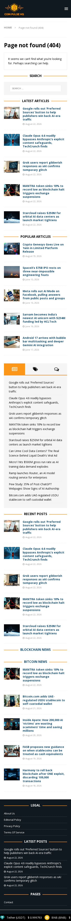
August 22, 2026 (33, 123)
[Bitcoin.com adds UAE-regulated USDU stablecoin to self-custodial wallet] (12, 701)
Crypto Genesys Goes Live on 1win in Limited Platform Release (43, 248)
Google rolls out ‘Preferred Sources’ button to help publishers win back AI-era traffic (42, 114)
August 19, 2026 (33, 256)
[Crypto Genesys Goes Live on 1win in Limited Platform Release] (12, 249)
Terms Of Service (14, 832)
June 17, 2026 (32, 349)
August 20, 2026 (33, 735)
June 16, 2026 (32, 302)
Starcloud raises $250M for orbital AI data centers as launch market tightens (42, 216)
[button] (65, 9)
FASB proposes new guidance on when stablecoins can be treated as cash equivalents (43, 750)
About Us (9, 813)
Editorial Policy (12, 820)
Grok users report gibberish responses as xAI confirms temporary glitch (42, 166)
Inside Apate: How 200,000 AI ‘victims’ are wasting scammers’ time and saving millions (43, 725)
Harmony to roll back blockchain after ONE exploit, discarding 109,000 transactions (43, 775)
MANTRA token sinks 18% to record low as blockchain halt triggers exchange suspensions (43, 191)
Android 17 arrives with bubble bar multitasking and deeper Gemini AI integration (44, 341)
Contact (8, 902)
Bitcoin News (35, 661)
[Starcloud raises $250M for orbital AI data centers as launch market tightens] (12, 217)
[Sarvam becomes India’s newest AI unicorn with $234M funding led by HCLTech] (12, 319)
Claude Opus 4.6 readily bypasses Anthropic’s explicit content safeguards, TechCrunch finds (43, 141)
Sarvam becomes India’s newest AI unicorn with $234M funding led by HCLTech (44, 318)
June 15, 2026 (32, 279)
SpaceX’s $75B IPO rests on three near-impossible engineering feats (42, 271)
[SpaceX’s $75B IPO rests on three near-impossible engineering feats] (12, 272)
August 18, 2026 (33, 785)
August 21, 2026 (33, 708)
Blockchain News (35, 649)
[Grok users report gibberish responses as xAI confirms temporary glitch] (12, 167)
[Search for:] (35, 88)
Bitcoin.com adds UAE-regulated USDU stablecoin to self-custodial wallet (44, 700)
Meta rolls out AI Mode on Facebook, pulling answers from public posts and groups (44, 294)
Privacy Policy (12, 826)
